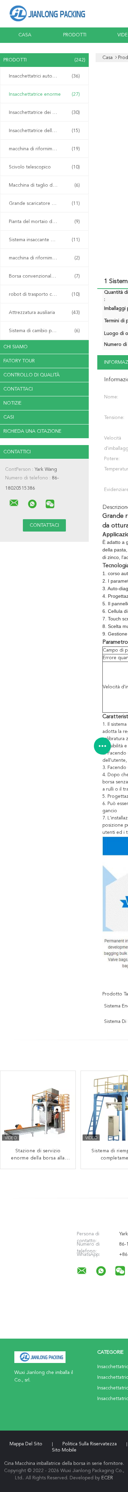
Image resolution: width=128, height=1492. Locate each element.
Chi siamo (15, 347)
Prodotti (74, 35)
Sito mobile (64, 1450)
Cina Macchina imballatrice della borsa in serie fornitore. (64, 1463)
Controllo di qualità (31, 375)
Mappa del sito (26, 1444)
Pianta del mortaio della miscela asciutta (46, 221)
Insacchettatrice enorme (44, 94)
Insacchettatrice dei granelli (44, 112)
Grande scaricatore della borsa (44, 203)
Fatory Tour (19, 361)
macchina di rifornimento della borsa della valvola (46, 149)
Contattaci (18, 389)
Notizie (12, 403)
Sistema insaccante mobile (44, 239)
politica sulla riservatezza (89, 1444)
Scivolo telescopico (44, 167)
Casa (24, 35)
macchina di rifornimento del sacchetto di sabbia (46, 258)
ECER (107, 1478)
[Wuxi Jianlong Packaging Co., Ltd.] (14, 503)
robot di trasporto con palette (44, 294)
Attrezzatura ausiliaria (44, 312)
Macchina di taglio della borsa (44, 185)
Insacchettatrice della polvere (44, 130)
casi (8, 417)
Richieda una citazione (32, 431)
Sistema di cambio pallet (44, 330)
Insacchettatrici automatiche (44, 76)
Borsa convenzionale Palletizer (44, 276)
